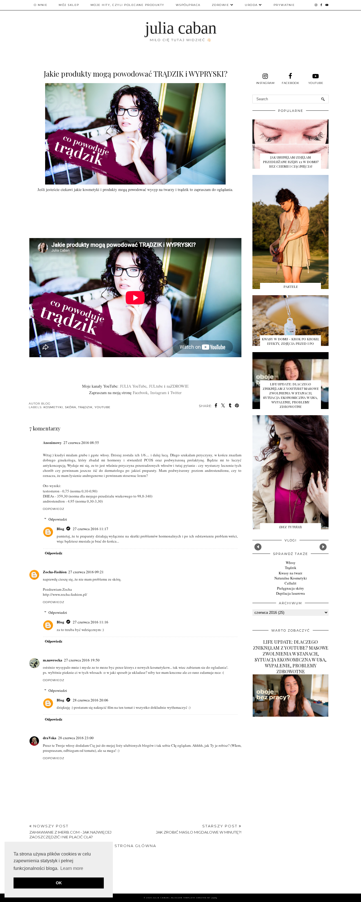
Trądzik (290, 567)
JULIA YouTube (133, 386)
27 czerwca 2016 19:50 (82, 660)
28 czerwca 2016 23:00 (76, 737)
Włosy (291, 562)
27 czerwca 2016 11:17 (90, 528)
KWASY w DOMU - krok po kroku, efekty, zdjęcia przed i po (290, 341)
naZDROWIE (178, 386)
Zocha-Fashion (55, 571)
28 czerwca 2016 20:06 (90, 700)
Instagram (158, 392)
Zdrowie (220, 5)
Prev (257, 546)
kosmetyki (53, 407)
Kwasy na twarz (290, 573)
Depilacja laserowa (290, 593)
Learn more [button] (71, 868)
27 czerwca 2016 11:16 (90, 622)
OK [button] (59, 883)
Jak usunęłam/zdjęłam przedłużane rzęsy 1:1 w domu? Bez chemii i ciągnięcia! (290, 161)
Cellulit (290, 583)
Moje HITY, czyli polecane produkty (127, 5)
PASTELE (290, 286)
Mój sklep (69, 5)
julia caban (180, 28)
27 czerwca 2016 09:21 (86, 571)
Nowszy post (70, 831)
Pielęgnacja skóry (290, 588)
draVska (49, 737)
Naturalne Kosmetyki (290, 578)
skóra (70, 407)
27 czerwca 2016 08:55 (81, 442)
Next (323, 546)
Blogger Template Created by (194, 898)
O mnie (40, 5)
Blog (60, 528)
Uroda (251, 5)
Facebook (140, 392)
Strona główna (135, 845)
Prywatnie (284, 5)
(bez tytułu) (290, 527)
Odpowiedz (53, 509)
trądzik (85, 407)
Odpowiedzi (58, 519)
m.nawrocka (52, 660)
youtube (102, 407)
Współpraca (188, 5)
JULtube (156, 386)
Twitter (176, 392)
